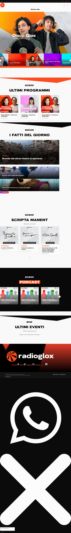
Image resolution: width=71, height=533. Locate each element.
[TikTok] (54, 5)
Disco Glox (24, 35)
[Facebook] (60, 5)
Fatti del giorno (5, 155)
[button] (31, 66)
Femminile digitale (4, 245)
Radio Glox (15, 31)
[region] (29, 204)
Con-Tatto (44, 245)
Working (3, 297)
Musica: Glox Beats (33, 62)
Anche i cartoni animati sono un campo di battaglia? (16, 187)
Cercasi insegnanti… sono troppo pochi (29, 300)
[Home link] (7, 5)
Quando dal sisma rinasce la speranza (22, 158)
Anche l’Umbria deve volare (50, 301)
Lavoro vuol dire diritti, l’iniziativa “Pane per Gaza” (8, 300)
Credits (6, 376)
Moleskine (24, 245)
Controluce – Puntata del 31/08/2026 (28, 115)
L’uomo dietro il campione (28, 248)
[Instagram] (57, 5)
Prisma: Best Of (14, 62)
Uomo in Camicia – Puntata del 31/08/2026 (49, 115)
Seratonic (48, 62)
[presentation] (59, 297)
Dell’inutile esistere (47, 248)
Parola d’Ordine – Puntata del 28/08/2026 (9, 115)
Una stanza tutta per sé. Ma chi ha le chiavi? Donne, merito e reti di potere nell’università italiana (8, 250)
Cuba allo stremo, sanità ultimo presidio (13, 175)
